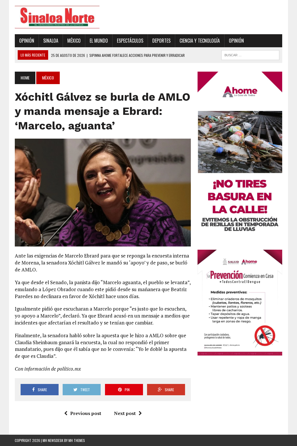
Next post (125, 413)
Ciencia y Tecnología (200, 40)
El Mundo (99, 40)
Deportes (161, 40)
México (74, 40)
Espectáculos (130, 40)
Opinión (26, 40)
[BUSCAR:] (250, 54)
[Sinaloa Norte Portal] (57, 17)
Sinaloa (50, 40)
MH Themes (76, 440)
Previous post (85, 413)
